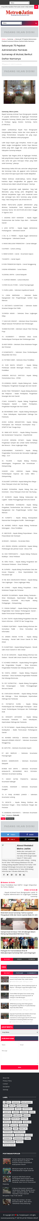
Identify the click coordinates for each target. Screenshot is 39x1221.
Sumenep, (19, 64)
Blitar (12, 1105)
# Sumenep (10, 819)
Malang (24, 1119)
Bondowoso (8, 1109)
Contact (5, 1084)
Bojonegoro (22, 1105)
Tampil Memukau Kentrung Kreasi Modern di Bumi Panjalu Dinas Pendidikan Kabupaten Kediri (22, 1161)
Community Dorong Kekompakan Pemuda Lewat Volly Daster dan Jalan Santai (24, 978)
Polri (16, 1128)
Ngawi (6, 1125)
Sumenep (10, 39)
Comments (31, 973)
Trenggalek (18, 1138)
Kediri (32, 1112)
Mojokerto (17, 1122)
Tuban (27, 1138)
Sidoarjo (19, 1135)
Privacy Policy (7, 1081)
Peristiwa (7, 1128)
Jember (15, 1112)
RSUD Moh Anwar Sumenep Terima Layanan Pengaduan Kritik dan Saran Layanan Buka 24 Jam (19, 914)
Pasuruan (23, 1125)
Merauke (7, 1122)
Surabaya (7, 1138)
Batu (6, 1105)
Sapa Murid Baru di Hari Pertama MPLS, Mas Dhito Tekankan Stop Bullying (22, 1201)
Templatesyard (24, 1215)
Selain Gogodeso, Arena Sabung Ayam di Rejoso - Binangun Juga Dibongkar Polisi (23, 986)
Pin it (13, 839)
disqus (19, 959)
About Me (6, 1078)
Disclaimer (6, 1087)
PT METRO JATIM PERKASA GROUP (26, 1218)
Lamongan (8, 1115)
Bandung (16, 1102)
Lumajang (18, 1115)
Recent (7, 973)
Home (3, 39)
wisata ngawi (9, 1145)
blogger (7, 959)
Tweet (13, 835)
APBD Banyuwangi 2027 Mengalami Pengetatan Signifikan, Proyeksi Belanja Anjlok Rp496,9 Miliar (22, 1006)
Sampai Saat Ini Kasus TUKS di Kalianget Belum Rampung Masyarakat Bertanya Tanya (18, 933)
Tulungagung (9, 1141)
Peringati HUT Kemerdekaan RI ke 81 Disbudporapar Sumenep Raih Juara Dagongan (18, 952)
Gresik (18, 1109)
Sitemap (5, 1090)
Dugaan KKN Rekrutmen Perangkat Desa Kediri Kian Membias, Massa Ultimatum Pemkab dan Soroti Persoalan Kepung (19, 1180)
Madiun (27, 1115)
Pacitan (14, 1125)
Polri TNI (23, 1128)
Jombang (24, 1112)
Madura (7, 1119)
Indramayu (27, 1109)
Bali (8, 1102)
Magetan (15, 1119)
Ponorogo (8, 1132)
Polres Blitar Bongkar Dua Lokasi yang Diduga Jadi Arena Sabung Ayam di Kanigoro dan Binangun (22, 995)
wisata (19, 1141)
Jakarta (7, 1112)
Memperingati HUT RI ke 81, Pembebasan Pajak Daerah (23, 1169)
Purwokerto (8, 1135)
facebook (31, 959)
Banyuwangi (27, 1102)
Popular (19, 973)
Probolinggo (19, 1132)
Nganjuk (27, 1122)
